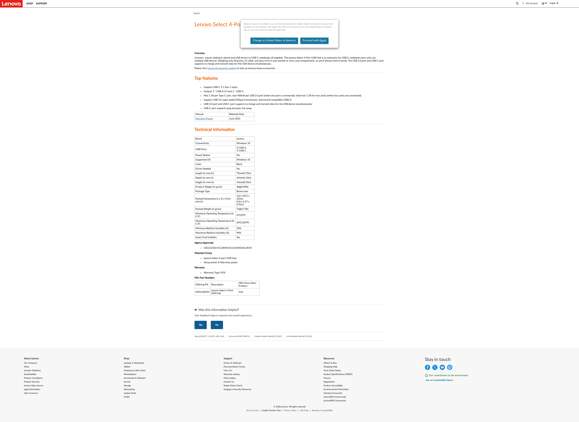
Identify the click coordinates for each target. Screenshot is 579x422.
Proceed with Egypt (314, 40)
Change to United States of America (274, 40)
